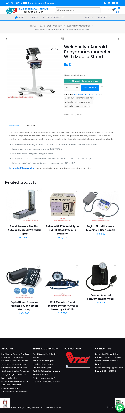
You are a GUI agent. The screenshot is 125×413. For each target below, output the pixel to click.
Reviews (31, 126)
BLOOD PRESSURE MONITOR (78, 26)
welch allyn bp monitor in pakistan (79, 98)
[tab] (14, 126)
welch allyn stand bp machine (77, 106)
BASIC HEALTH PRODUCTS (51, 26)
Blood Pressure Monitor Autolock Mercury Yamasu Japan (24, 230)
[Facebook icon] (107, 407)
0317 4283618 (16, 3)
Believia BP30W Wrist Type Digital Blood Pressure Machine (62, 230)
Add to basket (90, 87)
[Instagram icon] (115, 407)
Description (14, 126)
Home (33, 26)
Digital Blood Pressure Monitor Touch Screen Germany (24, 305)
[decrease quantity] (67, 87)
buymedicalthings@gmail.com (42, 3)
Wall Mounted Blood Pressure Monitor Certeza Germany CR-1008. (62, 305)
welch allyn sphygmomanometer (78, 102)
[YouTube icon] (112, 407)
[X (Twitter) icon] (110, 407)
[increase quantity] (77, 87)
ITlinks (58, 407)
